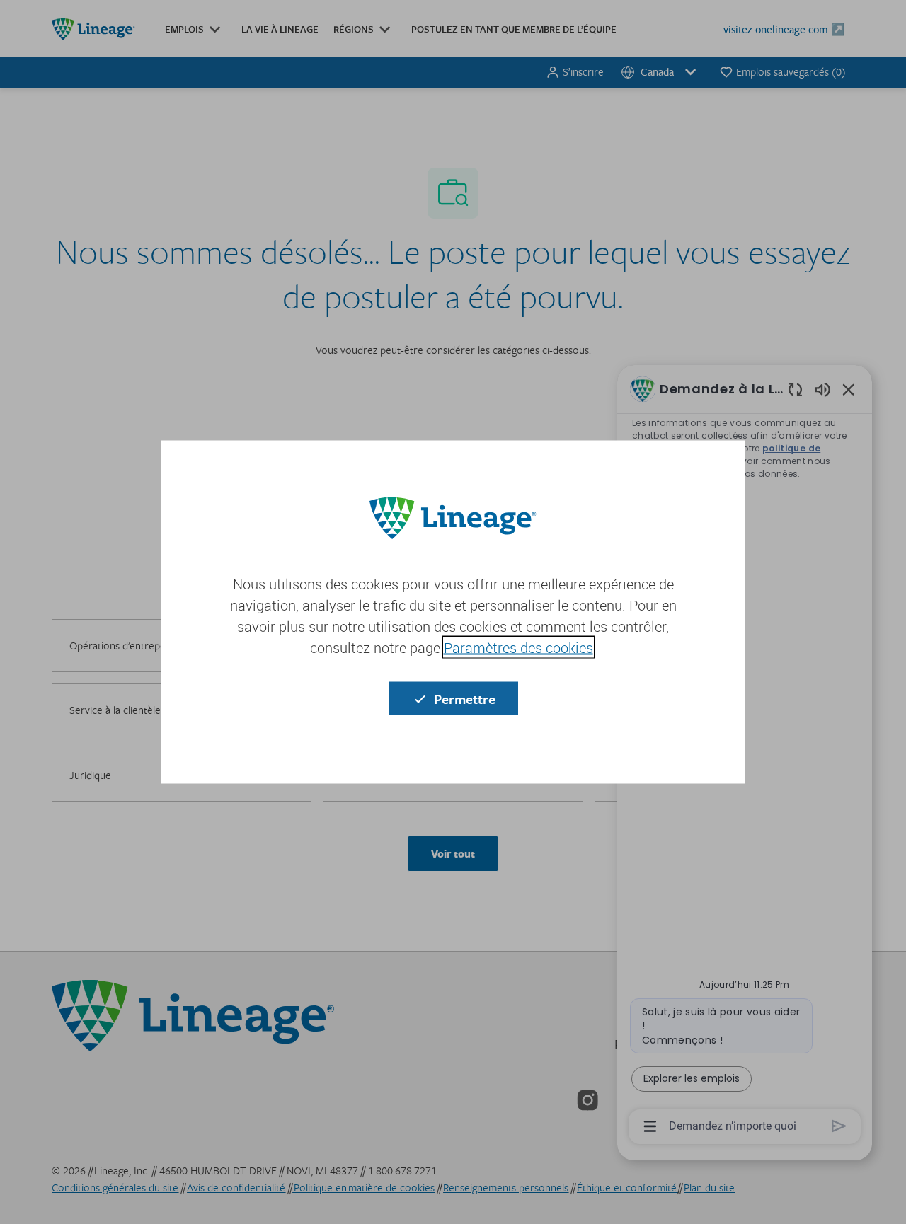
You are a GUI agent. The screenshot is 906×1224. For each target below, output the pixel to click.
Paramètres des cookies (518, 647)
